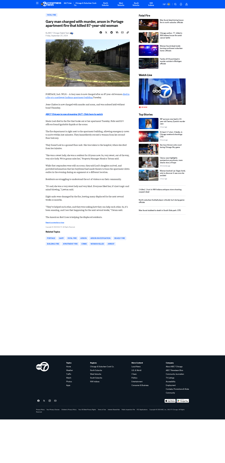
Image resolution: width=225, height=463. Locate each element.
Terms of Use (102, 409)
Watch (68, 378)
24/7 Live (68, 3)
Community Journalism (175, 374)
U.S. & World (136, 370)
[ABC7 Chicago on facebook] (38, 400)
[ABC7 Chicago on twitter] (44, 400)
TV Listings (170, 378)
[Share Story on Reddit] (112, 32)
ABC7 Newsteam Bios (174, 370)
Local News (136, 367)
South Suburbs (136, 4)
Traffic (68, 374)
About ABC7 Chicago (174, 367)
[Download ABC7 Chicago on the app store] (170, 401)
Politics (134, 378)
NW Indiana (151, 4)
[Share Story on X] (106, 32)
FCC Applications (142, 409)
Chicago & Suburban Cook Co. (85, 4)
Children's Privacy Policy (69, 409)
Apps (68, 385)
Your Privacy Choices (53, 409)
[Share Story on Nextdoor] (117, 32)
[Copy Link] (128, 32)
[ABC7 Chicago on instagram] (49, 400)
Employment (171, 385)
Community (170, 393)
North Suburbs (105, 4)
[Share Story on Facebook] (101, 32)
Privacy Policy (40, 409)
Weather (69, 370)
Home (68, 367)
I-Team (134, 374)
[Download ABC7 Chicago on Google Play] (183, 401)
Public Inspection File (128, 409)
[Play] (162, 91)
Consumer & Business (139, 385)
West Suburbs (121, 4)
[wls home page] (42, 366)
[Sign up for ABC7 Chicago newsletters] (55, 400)
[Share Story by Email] (122, 32)
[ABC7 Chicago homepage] (51, 4)
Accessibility (170, 382)
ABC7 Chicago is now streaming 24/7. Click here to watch (74, 114)
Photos (69, 382)
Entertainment (136, 382)
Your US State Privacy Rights (87, 409)
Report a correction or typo (55, 222)
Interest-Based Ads (114, 409)
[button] (37, 3)
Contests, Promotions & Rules (177, 389)
